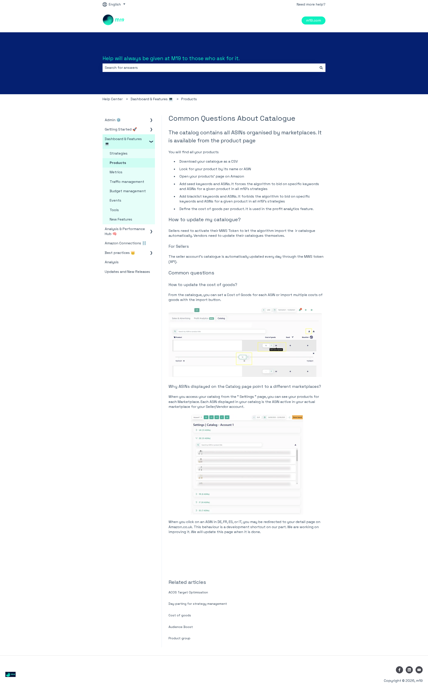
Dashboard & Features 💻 (152, 99)
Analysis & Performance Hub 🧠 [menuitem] (125, 231)
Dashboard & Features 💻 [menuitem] (123, 141)
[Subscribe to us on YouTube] (419, 669)
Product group (179, 638)
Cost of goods (180, 615)
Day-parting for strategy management (198, 604)
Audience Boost (181, 627)
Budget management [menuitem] (128, 191)
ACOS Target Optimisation (188, 592)
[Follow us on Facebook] (399, 669)
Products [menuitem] (118, 162)
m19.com (313, 20)
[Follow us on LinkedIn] (409, 669)
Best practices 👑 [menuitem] (120, 252)
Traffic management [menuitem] (127, 181)
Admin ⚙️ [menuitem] (113, 120)
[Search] (321, 67)
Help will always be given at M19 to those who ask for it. (171, 58)
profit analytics (285, 208)
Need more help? (311, 4)
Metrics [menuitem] (116, 172)
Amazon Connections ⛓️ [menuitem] (125, 243)
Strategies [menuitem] (119, 153)
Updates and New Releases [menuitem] (127, 271)
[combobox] (210, 67)
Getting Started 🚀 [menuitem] (121, 129)
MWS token (313, 256)
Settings (247, 396)
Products (189, 99)
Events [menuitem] (115, 200)
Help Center (113, 99)
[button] (151, 120)
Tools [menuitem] (114, 210)
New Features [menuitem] (121, 219)
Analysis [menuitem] (112, 262)
